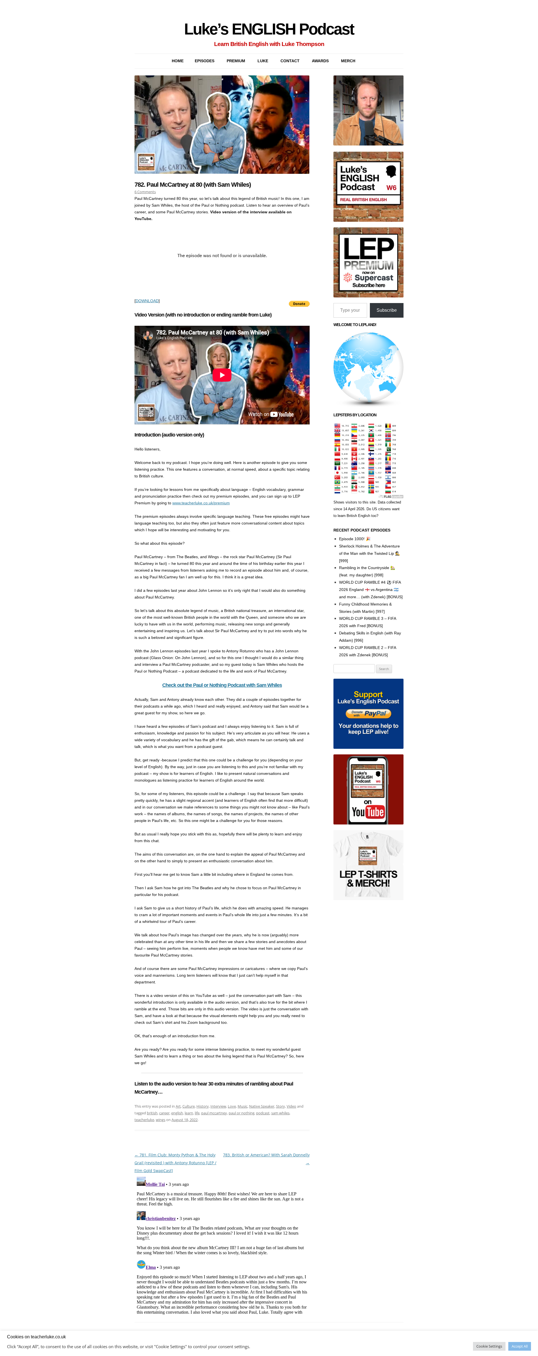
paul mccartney (214, 1112)
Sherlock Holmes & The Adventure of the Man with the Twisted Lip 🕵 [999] (369, 553)
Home (178, 61)
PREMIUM (236, 61)
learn (189, 1112)
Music (242, 1106)
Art (178, 1106)
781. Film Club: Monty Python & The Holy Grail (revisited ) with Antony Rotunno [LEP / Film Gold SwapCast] (175, 1162)
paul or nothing (241, 1112)
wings (160, 1119)
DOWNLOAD (147, 301)
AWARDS (320, 61)
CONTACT (290, 61)
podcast (263, 1112)
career (164, 1112)
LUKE (263, 61)
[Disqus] (222, 1245)
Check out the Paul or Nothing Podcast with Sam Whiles (222, 685)
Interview (218, 1106)
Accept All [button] (520, 1346)
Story (280, 1106)
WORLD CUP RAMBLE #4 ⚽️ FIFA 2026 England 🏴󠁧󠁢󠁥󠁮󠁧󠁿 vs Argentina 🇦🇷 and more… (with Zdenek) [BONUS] (371, 589)
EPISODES (204, 61)
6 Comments (145, 191)
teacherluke (144, 1119)
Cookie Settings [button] (489, 1346)
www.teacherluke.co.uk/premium (201, 503)
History (202, 1106)
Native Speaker (261, 1106)
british (152, 1112)
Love (232, 1106)
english (177, 1112)
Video (291, 1106)
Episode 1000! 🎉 (354, 539)
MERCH (348, 61)
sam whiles (280, 1112)
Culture (188, 1106)
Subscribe (387, 310)
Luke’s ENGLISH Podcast (269, 29)
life (197, 1112)
